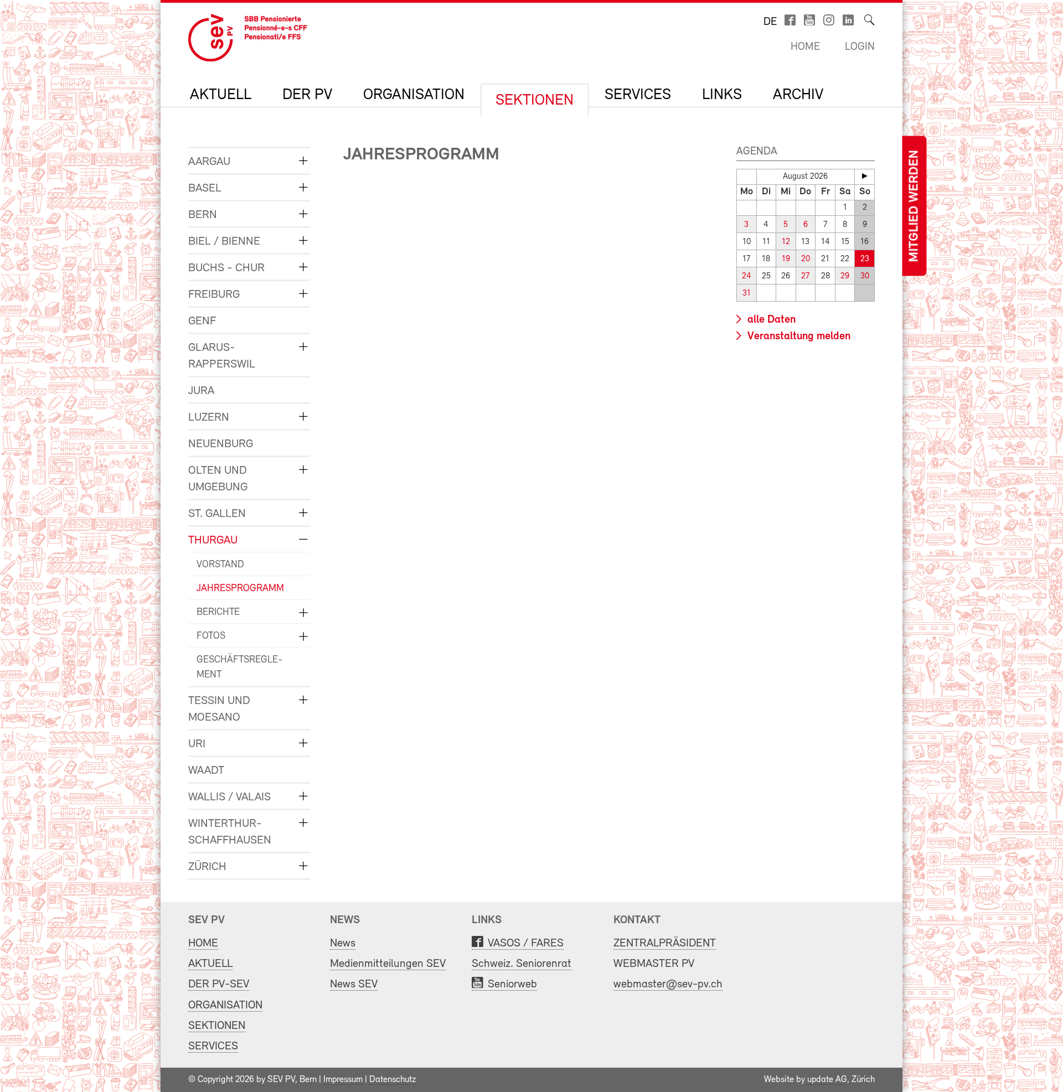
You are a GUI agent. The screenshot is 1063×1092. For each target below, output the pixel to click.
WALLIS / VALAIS (229, 797)
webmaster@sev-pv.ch (668, 984)
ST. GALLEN (217, 514)
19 (786, 259)
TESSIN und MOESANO (219, 709)
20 (805, 259)
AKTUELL (220, 95)
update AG (827, 1079)
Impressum (343, 1079)
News (342, 943)
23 (864, 259)
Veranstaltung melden (797, 336)
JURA (201, 391)
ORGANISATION (414, 95)
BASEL (204, 188)
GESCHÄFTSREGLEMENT (239, 667)
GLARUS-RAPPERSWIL (221, 356)
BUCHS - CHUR (226, 268)
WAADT (206, 771)
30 (864, 276)
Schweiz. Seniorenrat (521, 964)
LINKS (722, 95)
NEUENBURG (220, 444)
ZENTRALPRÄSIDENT (664, 943)
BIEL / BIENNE (224, 241)
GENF (202, 321)
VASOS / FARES (526, 943)
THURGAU (213, 540)
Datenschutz (392, 1079)
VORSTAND (220, 565)
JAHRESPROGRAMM (240, 589)
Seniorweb (512, 984)
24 (746, 276)
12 (786, 242)
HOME (203, 943)
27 (805, 276)
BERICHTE (218, 613)
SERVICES (638, 95)
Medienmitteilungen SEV (388, 964)
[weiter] (864, 176)
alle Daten (770, 319)
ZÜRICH (207, 867)
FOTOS (211, 636)
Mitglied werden (914, 206)
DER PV (307, 95)
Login (860, 47)
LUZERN (208, 417)
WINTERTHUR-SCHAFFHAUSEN (229, 832)
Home (805, 47)
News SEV (354, 984)
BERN (202, 215)
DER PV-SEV (218, 984)
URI (196, 744)
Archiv (798, 95)
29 (844, 276)
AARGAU (209, 162)
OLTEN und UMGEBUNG (217, 479)
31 (746, 293)
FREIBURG (214, 295)
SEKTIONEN (535, 100)
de (770, 22)
